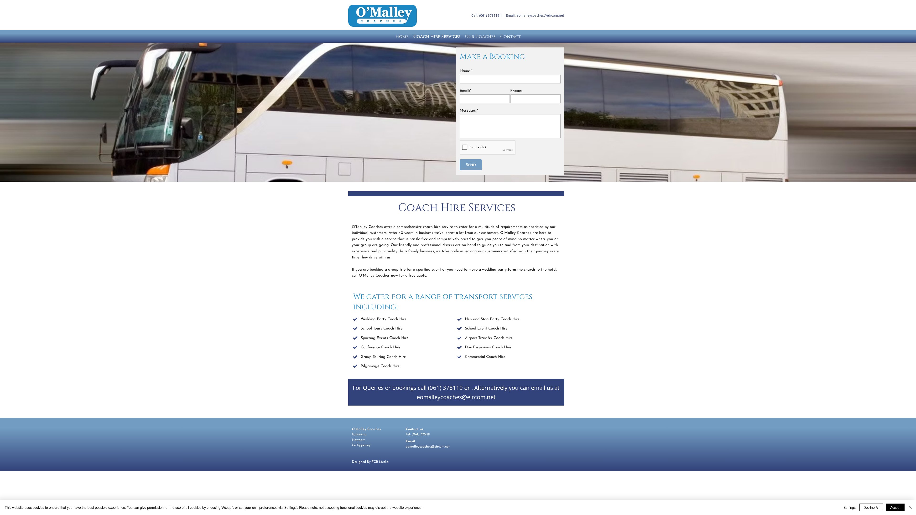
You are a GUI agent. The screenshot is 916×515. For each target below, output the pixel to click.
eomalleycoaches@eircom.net (540, 15)
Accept (895, 507)
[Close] (910, 507)
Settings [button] (849, 507)
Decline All (871, 507)
